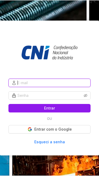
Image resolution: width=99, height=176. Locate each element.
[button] (85, 95)
